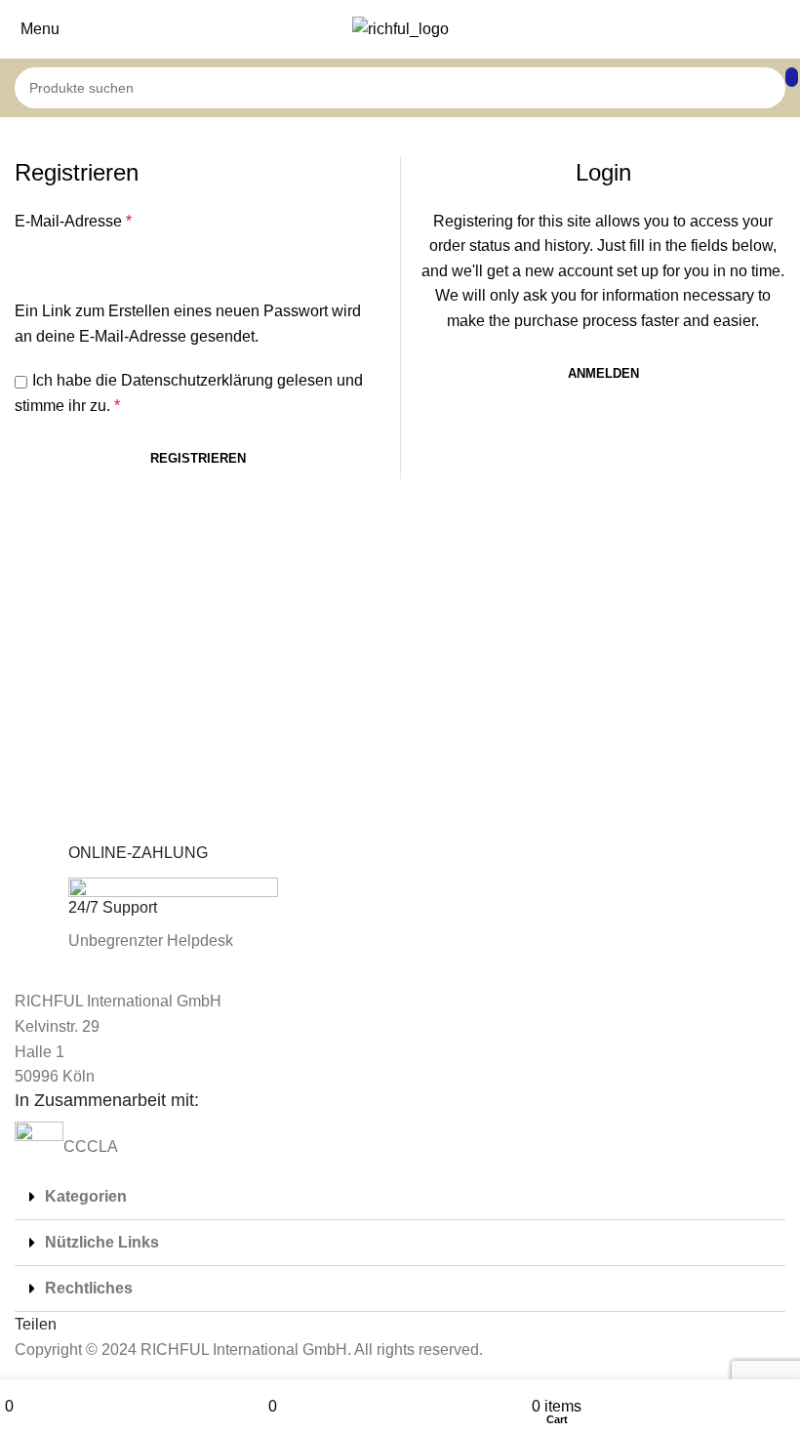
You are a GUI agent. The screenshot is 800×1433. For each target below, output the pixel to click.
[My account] (789, 28)
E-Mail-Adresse (73, 221)
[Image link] (63, 975)
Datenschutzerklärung (197, 380)
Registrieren (198, 458)
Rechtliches (89, 1288)
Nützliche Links (102, 1242)
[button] (400, 1197)
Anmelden (603, 373)
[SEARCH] (791, 77)
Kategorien (86, 1196)
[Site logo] (400, 28)
